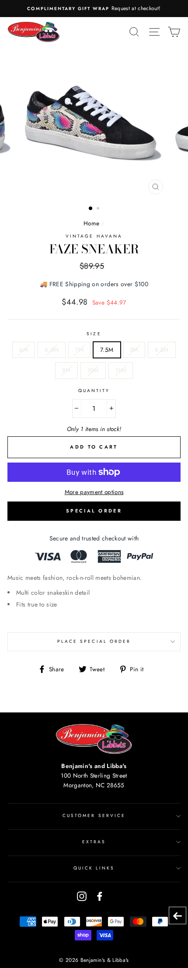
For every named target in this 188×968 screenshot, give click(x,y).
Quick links (94, 868)
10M (93, 370)
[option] (94, 8)
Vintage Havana (94, 236)
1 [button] (91, 209)
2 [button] (99, 209)
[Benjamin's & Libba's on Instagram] (82, 896)
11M (120, 370)
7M (79, 349)
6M (23, 349)
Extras (94, 841)
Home (91, 223)
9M (66, 370)
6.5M (52, 349)
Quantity (94, 390)
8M (134, 349)
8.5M (161, 349)
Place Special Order (94, 641)
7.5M (106, 349)
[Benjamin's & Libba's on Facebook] (99, 896)
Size (94, 333)
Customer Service (94, 815)
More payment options (94, 492)
